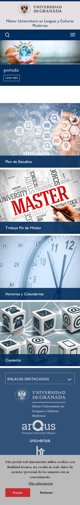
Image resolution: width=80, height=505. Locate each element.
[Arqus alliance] (38, 427)
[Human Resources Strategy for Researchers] (40, 453)
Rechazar (46, 492)
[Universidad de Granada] (40, 9)
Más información (41, 483)
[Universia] (40, 440)
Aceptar (18, 492)
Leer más (12, 78)
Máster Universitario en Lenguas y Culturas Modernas (40, 23)
